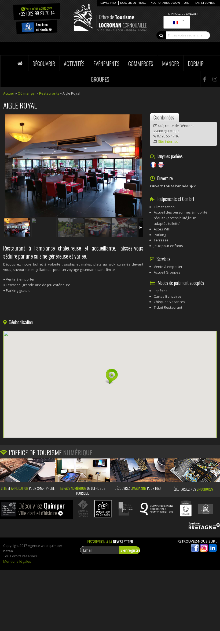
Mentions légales (17, 561)
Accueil (8, 93)
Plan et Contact (205, 3)
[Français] (175, 22)
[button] (110, 377)
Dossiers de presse (133, 3)
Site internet (168, 141)
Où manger (27, 93)
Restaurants (49, 93)
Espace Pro (108, 3)
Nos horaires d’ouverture (170, 3)
